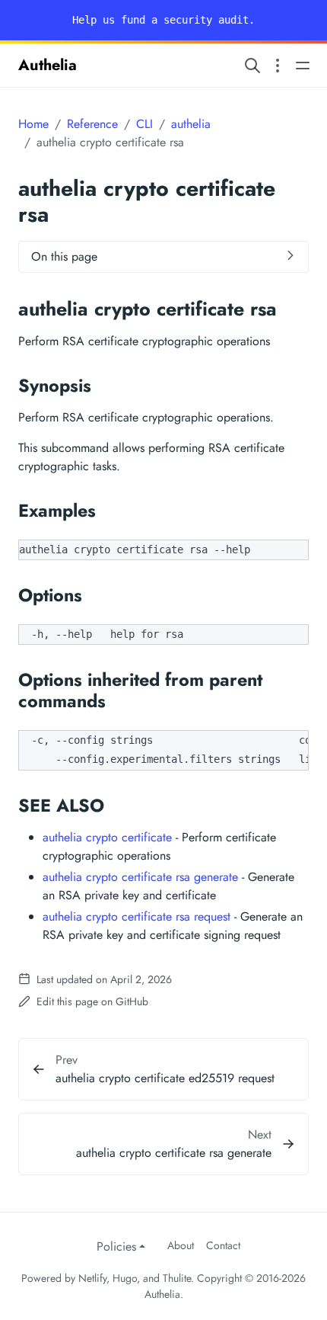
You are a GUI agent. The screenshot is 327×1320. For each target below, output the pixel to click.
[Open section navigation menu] (277, 65)
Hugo (125, 1278)
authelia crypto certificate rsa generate (140, 877)
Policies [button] (116, 1246)
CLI (144, 124)
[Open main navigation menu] (303, 65)
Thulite (177, 1278)
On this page (64, 256)
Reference (92, 124)
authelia (191, 124)
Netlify (92, 1278)
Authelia (47, 65)
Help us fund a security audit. (163, 20)
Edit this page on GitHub (90, 1001)
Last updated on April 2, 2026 (102, 979)
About (180, 1245)
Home (33, 124)
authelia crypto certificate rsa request (136, 916)
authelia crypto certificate (107, 837)
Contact (223, 1245)
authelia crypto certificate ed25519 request (165, 1078)
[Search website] (252, 65)
